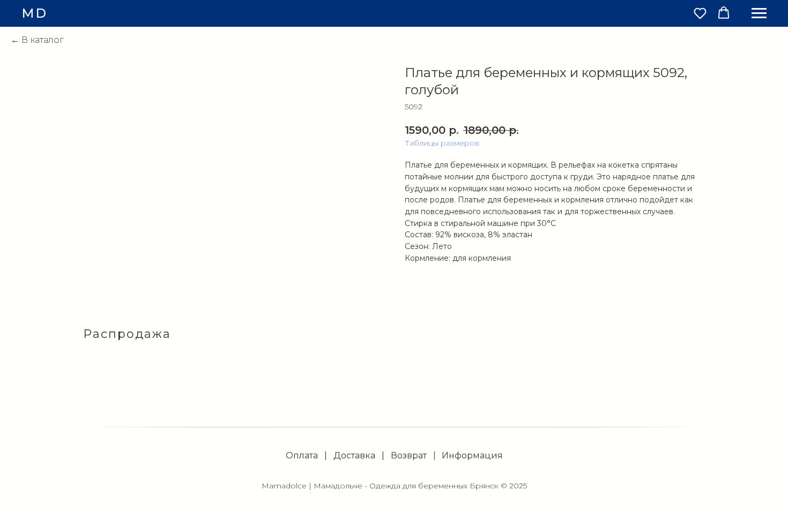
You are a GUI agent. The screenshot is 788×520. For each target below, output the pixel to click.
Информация (472, 455)
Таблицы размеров (442, 143)
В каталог (42, 40)
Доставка (354, 455)
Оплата (302, 455)
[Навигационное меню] (759, 13)
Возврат (409, 455)
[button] (700, 12)
